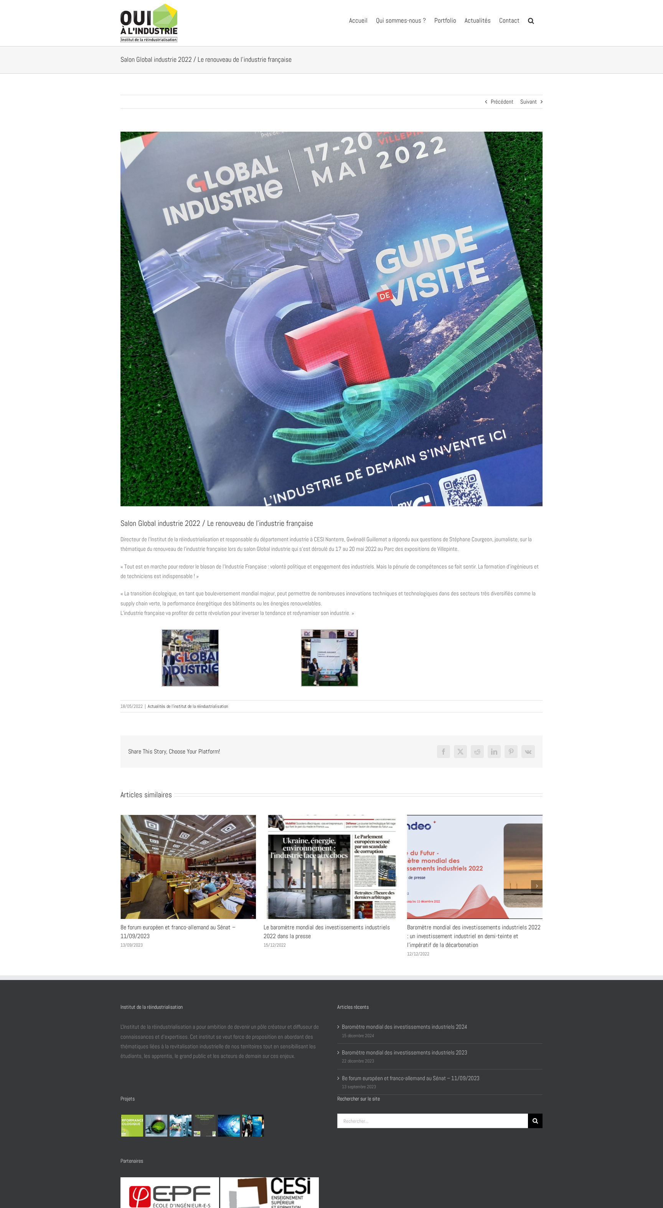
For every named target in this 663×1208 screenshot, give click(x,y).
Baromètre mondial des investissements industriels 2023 (404, 1052)
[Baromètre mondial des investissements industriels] (228, 1126)
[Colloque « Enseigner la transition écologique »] (156, 1126)
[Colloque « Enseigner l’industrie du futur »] (180, 1126)
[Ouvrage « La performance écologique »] (131, 1126)
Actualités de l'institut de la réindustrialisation (188, 706)
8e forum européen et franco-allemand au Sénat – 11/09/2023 (411, 1078)
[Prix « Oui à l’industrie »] (252, 1126)
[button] (531, 20)
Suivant (528, 101)
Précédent (502, 101)
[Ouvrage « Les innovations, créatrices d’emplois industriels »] (204, 1126)
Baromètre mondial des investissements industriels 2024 (474, 927)
